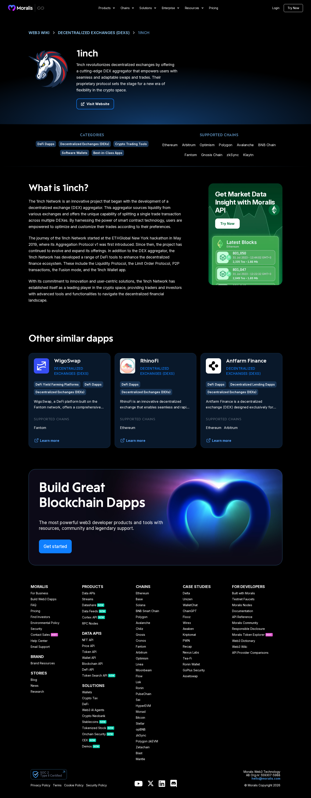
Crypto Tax (90, 698)
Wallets (87, 692)
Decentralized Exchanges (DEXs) (94, 32)
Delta (186, 593)
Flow (139, 676)
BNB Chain (267, 145)
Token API (89, 652)
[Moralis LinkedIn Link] (162, 784)
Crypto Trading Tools (131, 144)
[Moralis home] (20, 8)
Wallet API (89, 657)
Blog (34, 679)
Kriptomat (189, 634)
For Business (39, 593)
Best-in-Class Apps (107, 153)
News (35, 685)
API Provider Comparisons (250, 652)
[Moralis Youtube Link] (138, 784)
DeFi (85, 704)
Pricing (35, 611)
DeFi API (88, 669)
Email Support (40, 646)
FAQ (33, 605)
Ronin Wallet (191, 664)
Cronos (141, 640)
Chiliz (139, 628)
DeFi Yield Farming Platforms (57, 384)
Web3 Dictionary (243, 641)
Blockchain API (92, 663)
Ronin (140, 688)
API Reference (242, 617)
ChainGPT (190, 611)
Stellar (140, 723)
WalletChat (190, 605)
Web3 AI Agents (93, 710)
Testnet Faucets (243, 599)
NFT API (87, 640)
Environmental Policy (45, 623)
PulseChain (143, 694)
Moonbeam (144, 670)
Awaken (188, 628)
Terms (57, 785)
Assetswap (190, 676)
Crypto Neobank (93, 716)
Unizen (188, 599)
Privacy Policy (40, 785)
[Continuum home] (40, 8)
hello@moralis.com (266, 778)
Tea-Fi (187, 658)
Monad (141, 711)
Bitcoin (140, 717)
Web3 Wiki (39, 32)
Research (37, 691)
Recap (187, 646)
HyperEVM (143, 705)
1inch (144, 32)
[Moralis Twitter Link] (151, 784)
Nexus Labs (191, 652)
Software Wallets (74, 153)
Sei (138, 700)
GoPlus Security (194, 670)
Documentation (242, 611)
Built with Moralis (243, 593)
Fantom (190, 155)
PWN (186, 640)
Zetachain (143, 747)
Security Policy (96, 785)
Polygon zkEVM (147, 741)
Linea (139, 664)
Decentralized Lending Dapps (252, 384)
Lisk (138, 682)
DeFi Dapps (45, 144)
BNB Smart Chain (147, 611)
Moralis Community (245, 623)
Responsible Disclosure (248, 628)
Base (139, 599)
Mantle (140, 759)
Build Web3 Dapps (43, 599)
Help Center (39, 641)
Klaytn (248, 155)
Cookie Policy (74, 785)
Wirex (187, 623)
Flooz (187, 617)
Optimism (207, 145)
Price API (88, 646)
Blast (139, 753)
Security (36, 628)
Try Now (293, 8)
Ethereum (170, 145)
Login (275, 8)
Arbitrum (189, 145)
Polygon (225, 145)
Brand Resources (43, 663)
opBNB (141, 729)
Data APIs (88, 593)
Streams (87, 599)
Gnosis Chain (212, 155)
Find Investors (40, 617)
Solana (140, 605)
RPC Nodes (90, 623)
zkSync (233, 155)
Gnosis (140, 634)
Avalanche (245, 145)
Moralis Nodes (242, 605)
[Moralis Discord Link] (173, 784)
